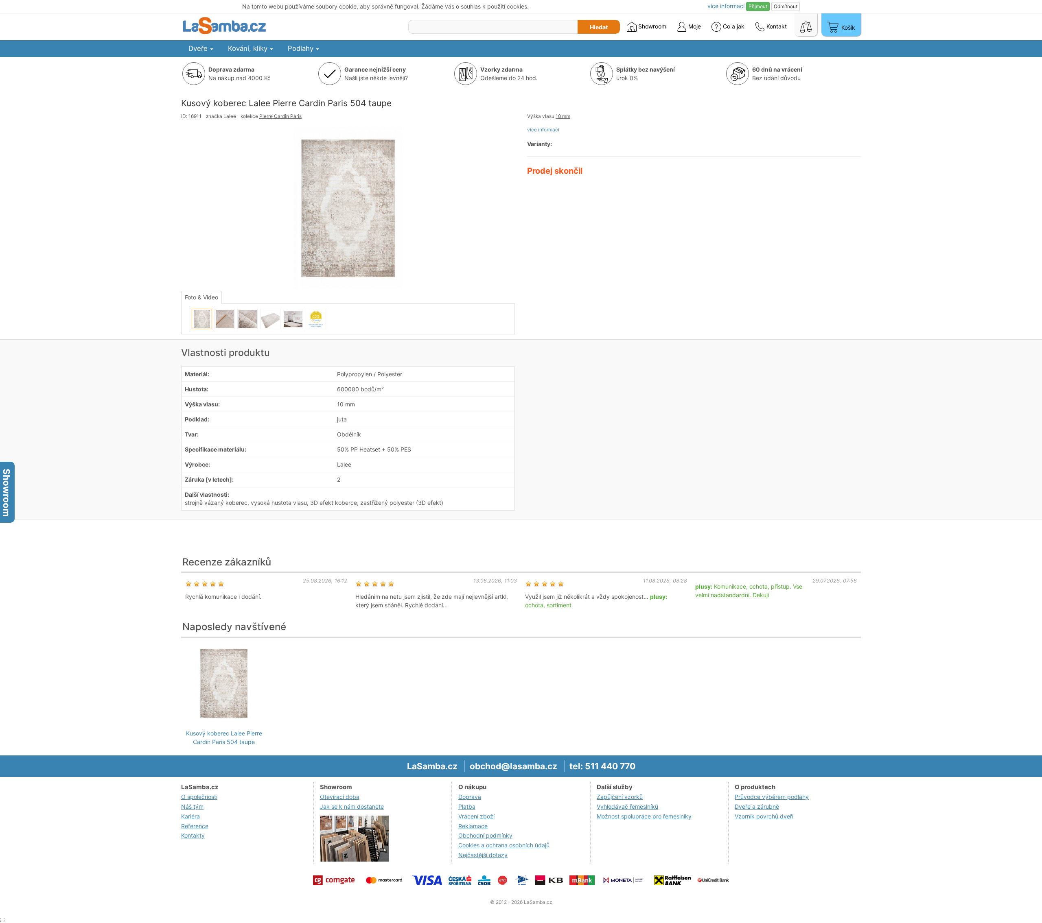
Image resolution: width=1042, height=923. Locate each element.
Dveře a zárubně (757, 806)
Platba (466, 806)
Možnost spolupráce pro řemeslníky (644, 816)
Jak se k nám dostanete (352, 806)
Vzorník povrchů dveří (764, 816)
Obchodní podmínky (485, 835)
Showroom (651, 26)
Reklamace (473, 826)
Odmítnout (785, 6)
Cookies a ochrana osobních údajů (503, 845)
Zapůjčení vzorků (620, 796)
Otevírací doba (339, 796)
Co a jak (733, 26)
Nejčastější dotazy (483, 854)
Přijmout (758, 6)
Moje (694, 26)
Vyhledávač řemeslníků (627, 806)
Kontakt (776, 26)
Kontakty (193, 835)
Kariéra (190, 816)
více (725, 5)
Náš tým (192, 806)
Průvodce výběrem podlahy (772, 796)
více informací (543, 130)
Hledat (599, 27)
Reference (194, 826)
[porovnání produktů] (806, 24)
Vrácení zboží (476, 816)
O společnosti (199, 796)
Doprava (469, 796)
